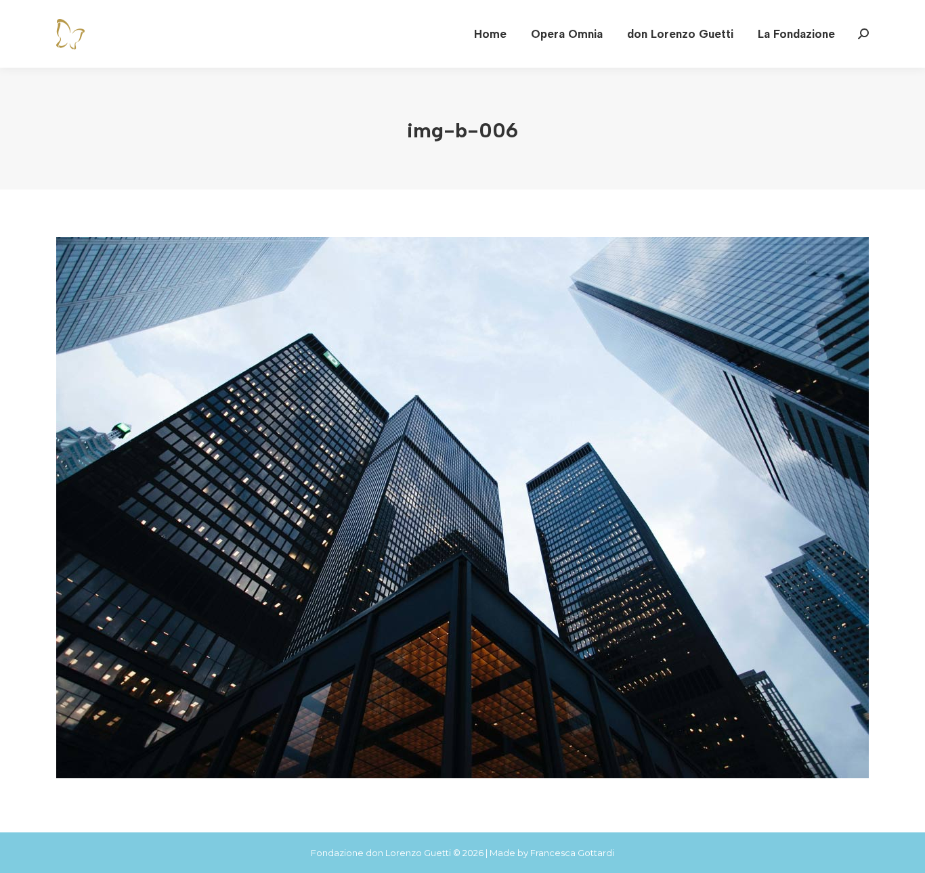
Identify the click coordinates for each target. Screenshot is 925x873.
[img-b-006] (462, 507)
